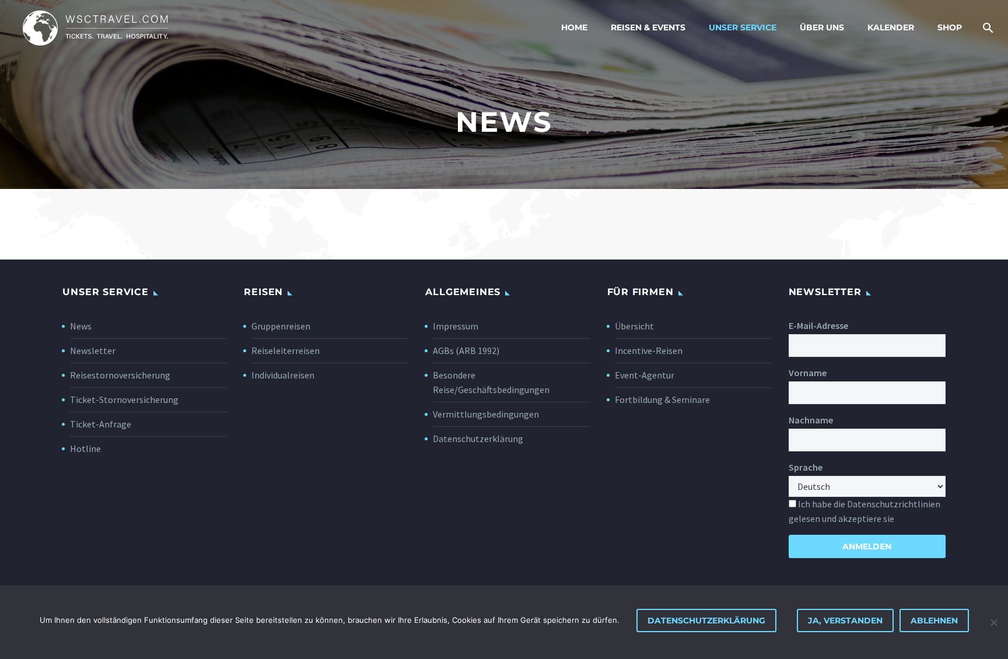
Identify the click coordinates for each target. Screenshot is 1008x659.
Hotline (85, 448)
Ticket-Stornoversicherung (124, 399)
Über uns (822, 27)
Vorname (808, 372)
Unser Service (742, 27)
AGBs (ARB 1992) (466, 350)
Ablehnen (934, 620)
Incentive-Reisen (648, 350)
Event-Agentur (644, 375)
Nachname (811, 420)
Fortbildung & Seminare (662, 399)
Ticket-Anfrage (100, 424)
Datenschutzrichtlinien (893, 504)
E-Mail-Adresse (818, 325)
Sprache (805, 467)
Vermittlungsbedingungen (486, 414)
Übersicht (634, 326)
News (81, 326)
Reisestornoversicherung (120, 375)
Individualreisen (282, 375)
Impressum (455, 326)
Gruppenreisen (280, 326)
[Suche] (986, 27)
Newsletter (93, 350)
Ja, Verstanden (845, 620)
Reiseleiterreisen (285, 350)
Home (574, 27)
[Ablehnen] (993, 622)
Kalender (890, 27)
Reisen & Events (648, 27)
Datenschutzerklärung (478, 438)
